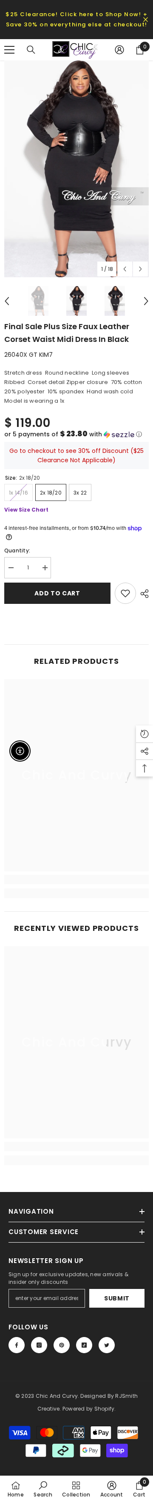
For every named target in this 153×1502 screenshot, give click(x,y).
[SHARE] (142, 593)
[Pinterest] (62, 1345)
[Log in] (119, 49)
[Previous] (124, 269)
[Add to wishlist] (125, 593)
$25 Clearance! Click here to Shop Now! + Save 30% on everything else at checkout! (76, 19)
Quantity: (17, 550)
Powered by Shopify (88, 1408)
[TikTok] (84, 1345)
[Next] (140, 269)
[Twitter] (107, 1345)
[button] (76, 434)
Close (145, 20)
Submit (117, 1298)
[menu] (9, 50)
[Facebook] (16, 1345)
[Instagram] (39, 1345)
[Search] (31, 50)
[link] (76, 879)
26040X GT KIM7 (28, 354)
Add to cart (57, 593)
